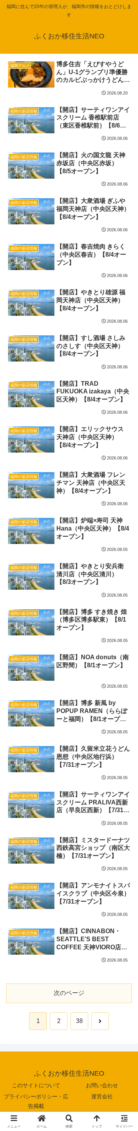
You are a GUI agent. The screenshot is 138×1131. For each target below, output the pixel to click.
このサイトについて (36, 1085)
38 (79, 1021)
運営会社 (102, 1096)
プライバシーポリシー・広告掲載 (36, 1101)
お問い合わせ (102, 1085)
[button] (123, 985)
